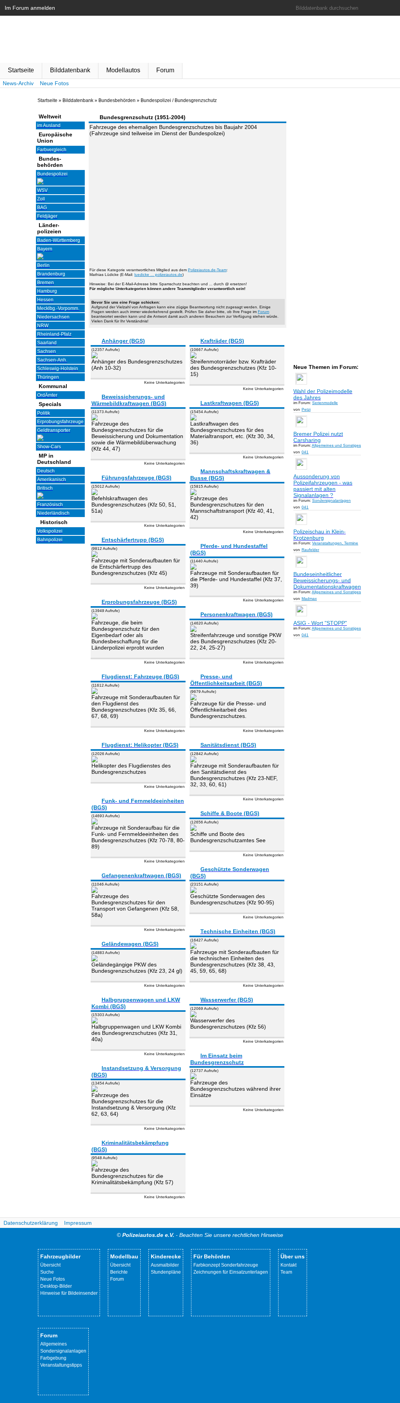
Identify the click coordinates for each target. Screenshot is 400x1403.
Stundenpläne (166, 1272)
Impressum (78, 1223)
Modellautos (123, 70)
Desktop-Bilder (56, 1286)
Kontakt (288, 1265)
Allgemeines (53, 1344)
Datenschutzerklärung (31, 1223)
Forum (165, 70)
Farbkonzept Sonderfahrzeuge (225, 1265)
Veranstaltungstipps (61, 1365)
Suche (47, 1272)
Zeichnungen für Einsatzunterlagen (230, 1272)
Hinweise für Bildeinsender (69, 1293)
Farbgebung (53, 1358)
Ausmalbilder (165, 1265)
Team (286, 1272)
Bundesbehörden (117, 100)
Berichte (119, 1272)
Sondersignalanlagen (63, 1351)
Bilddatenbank (70, 70)
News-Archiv (18, 83)
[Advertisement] (187, 197)
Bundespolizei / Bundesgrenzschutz (179, 100)
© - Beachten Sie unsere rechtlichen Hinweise (200, 1235)
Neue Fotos (54, 83)
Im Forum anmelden (30, 8)
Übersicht (50, 1265)
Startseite (21, 70)
